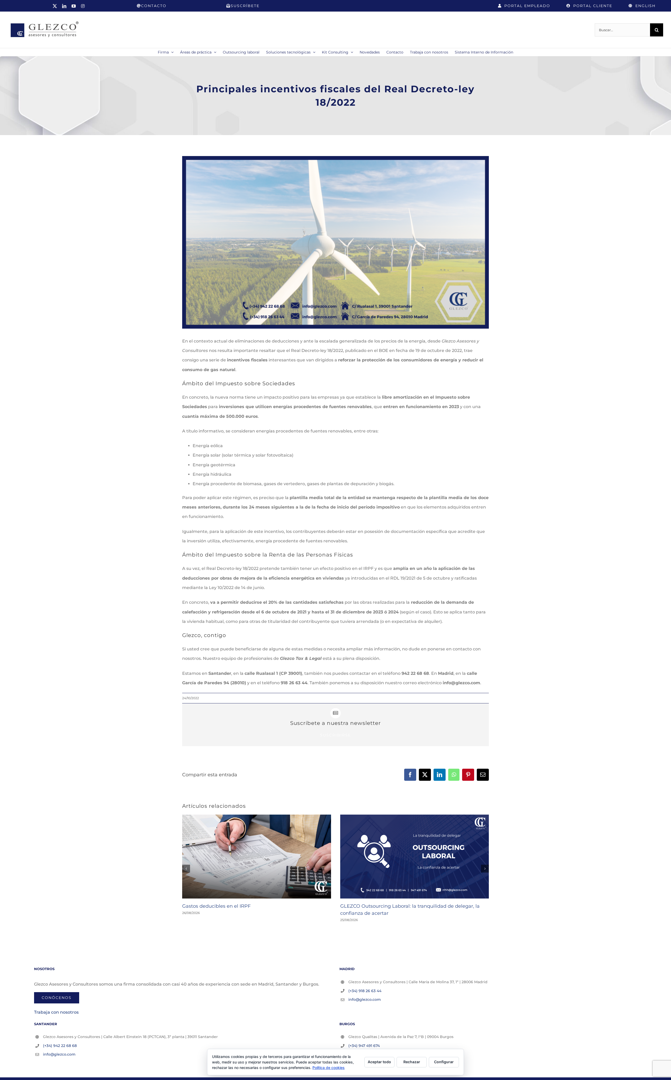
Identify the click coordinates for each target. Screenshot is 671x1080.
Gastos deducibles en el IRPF (216, 906)
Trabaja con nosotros (56, 1012)
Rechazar (411, 1062)
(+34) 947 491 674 (364, 1045)
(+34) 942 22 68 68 (60, 1045)
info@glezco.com (364, 999)
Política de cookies (328, 1067)
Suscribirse (335, 735)
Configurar (444, 1062)
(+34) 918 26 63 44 (364, 990)
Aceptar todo (379, 1062)
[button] (186, 869)
